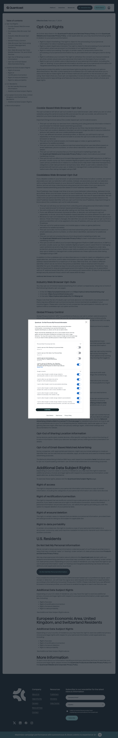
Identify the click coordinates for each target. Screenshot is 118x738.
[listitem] (59, 344)
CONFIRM (47, 409)
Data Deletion (49, 415)
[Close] (86, 322)
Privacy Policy (68, 415)
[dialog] (59, 369)
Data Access (59, 415)
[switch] (79, 347)
